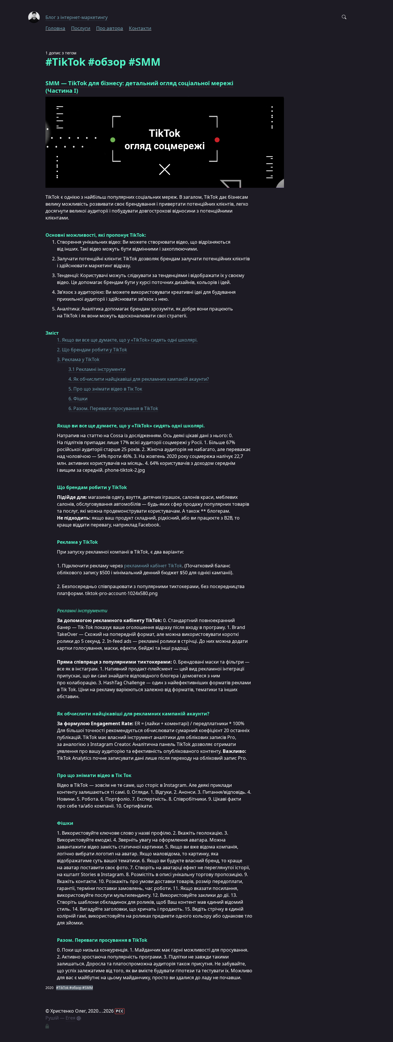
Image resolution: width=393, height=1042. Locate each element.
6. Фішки (77, 398)
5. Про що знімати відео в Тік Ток (105, 389)
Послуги (80, 28)
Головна (55, 28)
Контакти (140, 28)
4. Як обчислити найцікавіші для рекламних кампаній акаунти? (138, 379)
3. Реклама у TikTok (78, 359)
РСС (120, 1011)
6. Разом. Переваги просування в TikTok (113, 408)
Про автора (109, 28)
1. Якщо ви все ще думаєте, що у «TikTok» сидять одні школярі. (127, 340)
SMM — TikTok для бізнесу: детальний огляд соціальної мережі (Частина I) (139, 86)
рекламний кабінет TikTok (153, 565)
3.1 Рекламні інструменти (96, 369)
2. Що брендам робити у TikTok (92, 349)
